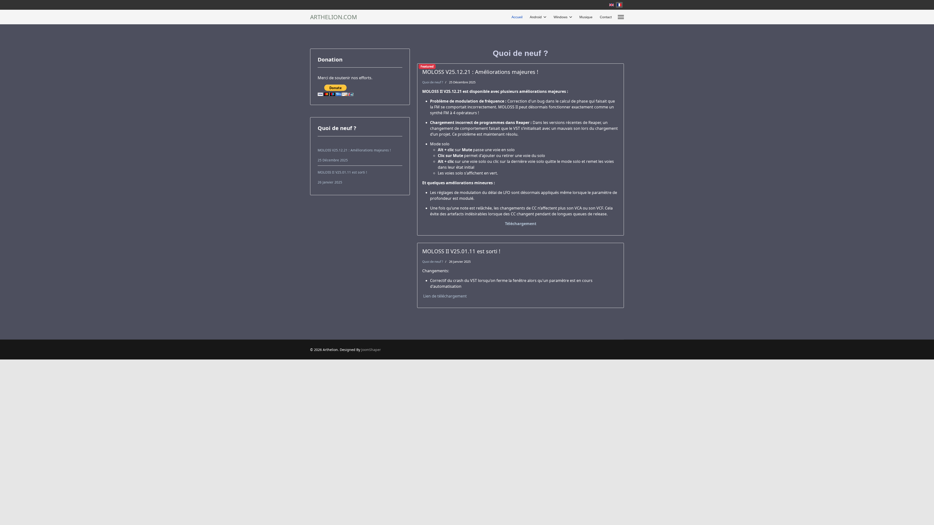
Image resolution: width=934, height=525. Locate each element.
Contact (606, 17)
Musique (586, 17)
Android (536, 17)
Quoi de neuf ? (432, 82)
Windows (560, 17)
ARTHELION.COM (333, 17)
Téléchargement (520, 223)
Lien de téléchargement (444, 296)
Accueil (517, 17)
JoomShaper (371, 349)
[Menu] (621, 17)
